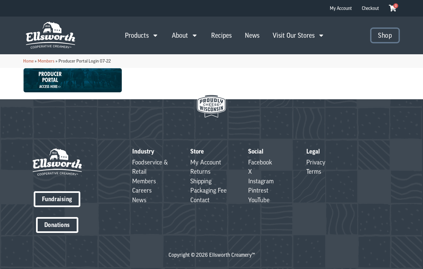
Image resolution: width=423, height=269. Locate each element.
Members (46, 61)
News (252, 35)
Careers (142, 190)
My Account (341, 8)
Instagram (261, 181)
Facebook (260, 162)
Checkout (370, 8)
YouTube (259, 199)
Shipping (201, 181)
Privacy (316, 162)
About (180, 35)
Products (137, 35)
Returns (200, 171)
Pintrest (258, 190)
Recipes (221, 35)
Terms (313, 171)
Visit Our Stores (294, 35)
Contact (200, 199)
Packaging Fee (208, 190)
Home (28, 61)
